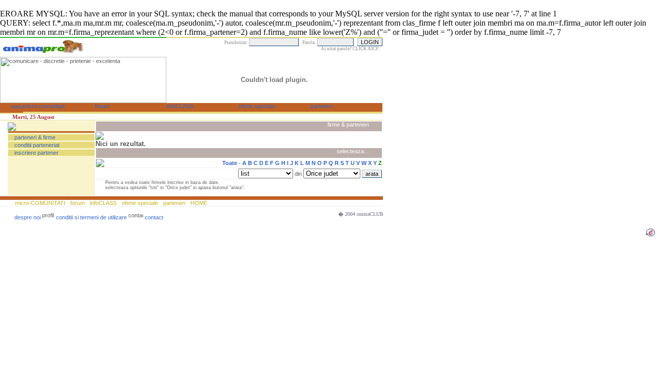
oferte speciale (140, 203)
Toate (229, 163)
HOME (198, 203)
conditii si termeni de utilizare (91, 217)
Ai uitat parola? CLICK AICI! (350, 48)
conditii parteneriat (37, 145)
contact (154, 217)
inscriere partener (36, 153)
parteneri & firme (34, 137)
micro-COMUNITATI (41, 203)
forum (77, 203)
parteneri (174, 203)
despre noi (27, 217)
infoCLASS (103, 203)
